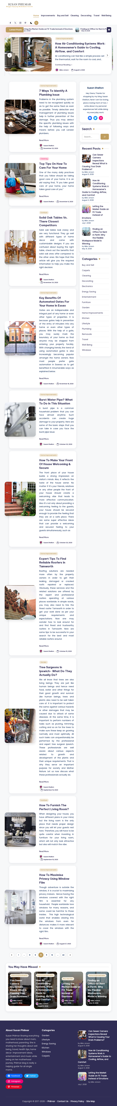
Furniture (44, 213)
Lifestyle (86, 323)
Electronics (87, 286)
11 (46, 955)
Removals (87, 334)
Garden (43, 662)
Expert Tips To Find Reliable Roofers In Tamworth (52, 562)
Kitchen (85, 318)
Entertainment (89, 297)
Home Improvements (64, 39)
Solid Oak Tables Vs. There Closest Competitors (53, 221)
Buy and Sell (88, 265)
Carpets (86, 270)
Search (87, 129)
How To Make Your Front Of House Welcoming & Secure (56, 464)
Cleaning (44, 159)
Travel (85, 339)
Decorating (87, 281)
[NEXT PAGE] (70, 954)
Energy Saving (89, 291)
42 (63, 955)
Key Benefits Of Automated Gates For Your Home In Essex (54, 301)
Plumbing (86, 328)
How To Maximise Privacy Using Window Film (54, 878)
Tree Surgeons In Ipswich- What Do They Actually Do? (55, 671)
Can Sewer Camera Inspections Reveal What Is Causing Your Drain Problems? (94, 162)
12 (52, 955)
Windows (86, 350)
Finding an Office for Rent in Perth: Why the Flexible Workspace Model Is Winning (78, 29)
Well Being (87, 344)
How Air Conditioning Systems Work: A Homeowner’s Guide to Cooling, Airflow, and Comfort (80, 47)
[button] (63, 64)
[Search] (105, 137)
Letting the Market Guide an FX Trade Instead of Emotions (95, 212)
